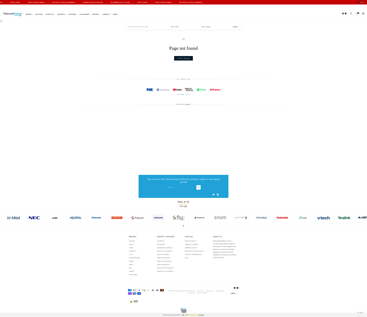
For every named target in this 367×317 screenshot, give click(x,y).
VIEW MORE (133, 274)
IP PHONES (160, 241)
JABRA (131, 261)
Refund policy (191, 292)
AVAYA (131, 244)
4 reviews (201, 315)
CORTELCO (132, 251)
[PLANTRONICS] (70, 218)
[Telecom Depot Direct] (183, 311)
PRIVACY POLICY (190, 241)
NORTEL (132, 271)
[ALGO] (338, 218)
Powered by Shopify (189, 290)
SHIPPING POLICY (191, 248)
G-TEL (131, 254)
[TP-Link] (255, 218)
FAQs (186, 258)
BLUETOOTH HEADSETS (165, 268)
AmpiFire (188, 104)
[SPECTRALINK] (194, 218)
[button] (29, 14)
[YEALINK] (297, 218)
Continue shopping (183, 58)
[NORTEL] (28, 218)
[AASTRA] (317, 218)
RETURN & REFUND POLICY (194, 251)
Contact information (202, 292)
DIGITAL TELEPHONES (165, 251)
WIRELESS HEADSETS (164, 261)
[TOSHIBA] (235, 218)
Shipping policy (220, 290)
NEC (130, 268)
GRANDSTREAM (134, 258)
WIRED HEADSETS (163, 264)
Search (235, 27)
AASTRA (132, 241)
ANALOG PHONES (163, 254)
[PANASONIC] (49, 218)
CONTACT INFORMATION (193, 254)
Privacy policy (200, 290)
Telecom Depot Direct (178, 290)
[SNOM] (173, 218)
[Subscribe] (198, 187)
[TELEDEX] (214, 218)
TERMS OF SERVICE (191, 244)
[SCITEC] (132, 218)
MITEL (131, 264)
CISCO (131, 248)
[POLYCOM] (90, 218)
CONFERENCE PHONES (164, 248)
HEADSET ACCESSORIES (165, 271)
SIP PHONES (161, 244)
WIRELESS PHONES (163, 258)
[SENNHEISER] (152, 218)
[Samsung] (111, 218)
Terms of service (210, 290)
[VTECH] (276, 218)
